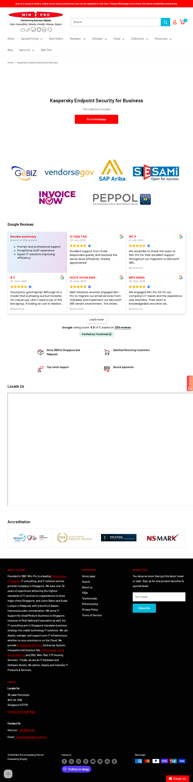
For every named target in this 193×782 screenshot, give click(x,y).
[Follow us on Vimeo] (100, 761)
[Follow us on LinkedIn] (107, 761)
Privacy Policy (90, 609)
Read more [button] (136, 268)
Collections (137, 38)
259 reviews (123, 327)
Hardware (75, 38)
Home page (88, 576)
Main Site (46, 50)
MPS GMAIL (137, 278)
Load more (97, 319)
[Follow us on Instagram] (78, 761)
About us (87, 587)
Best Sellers (56, 38)
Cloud (116, 38)
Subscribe (144, 608)
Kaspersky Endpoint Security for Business (37, 62)
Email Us (179, 778)
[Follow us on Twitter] (71, 761)
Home (11, 38)
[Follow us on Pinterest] (85, 761)
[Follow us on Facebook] (64, 761)
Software (97, 38)
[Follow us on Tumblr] (114, 761)
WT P (132, 237)
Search (86, 581)
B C (12, 278)
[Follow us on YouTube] (93, 761)
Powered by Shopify (17, 759)
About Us (24, 50)
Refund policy (90, 604)
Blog (10, 50)
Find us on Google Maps (22, 711)
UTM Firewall (48, 650)
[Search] (165, 22)
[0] (182, 22)
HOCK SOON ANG (82, 278)
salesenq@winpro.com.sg (31, 737)
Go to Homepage (96, 119)
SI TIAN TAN (78, 237)
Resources (161, 38)
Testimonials (89, 598)
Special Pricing (29, 38)
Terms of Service (92, 615)
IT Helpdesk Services (29, 645)
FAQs (85, 592)
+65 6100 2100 (27, 730)
